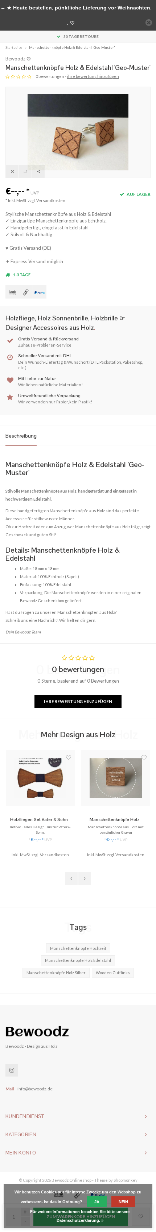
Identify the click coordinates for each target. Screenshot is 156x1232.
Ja (96, 1202)
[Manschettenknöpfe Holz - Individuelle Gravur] (115, 778)
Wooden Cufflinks (113, 972)
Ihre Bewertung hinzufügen (78, 701)
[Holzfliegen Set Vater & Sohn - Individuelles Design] (40, 778)
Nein (123, 1202)
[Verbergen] (148, 22)
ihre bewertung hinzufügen (93, 76)
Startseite (13, 47)
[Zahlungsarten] (12, 292)
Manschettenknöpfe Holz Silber (56, 972)
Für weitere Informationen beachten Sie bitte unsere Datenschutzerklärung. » (80, 1216)
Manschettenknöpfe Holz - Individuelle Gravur (116, 820)
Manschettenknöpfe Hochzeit (78, 948)
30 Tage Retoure (81, 36)
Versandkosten (50, 200)
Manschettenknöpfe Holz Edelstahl (78, 960)
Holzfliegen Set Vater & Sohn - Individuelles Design (40, 820)
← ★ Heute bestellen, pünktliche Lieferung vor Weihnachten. (76, 8)
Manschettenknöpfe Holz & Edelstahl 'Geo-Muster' (72, 47)
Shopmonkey (125, 1180)
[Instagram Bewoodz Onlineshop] (11, 1070)
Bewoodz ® (18, 59)
